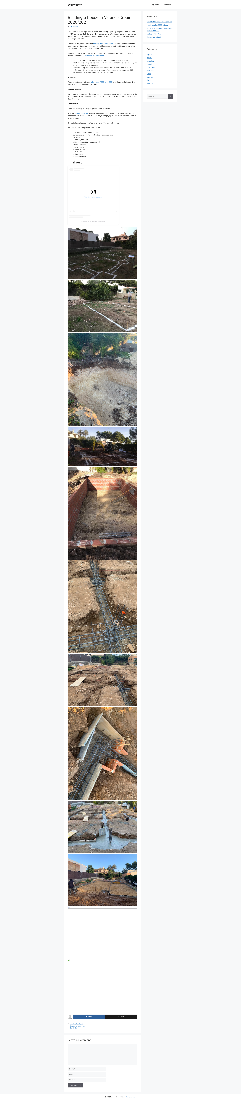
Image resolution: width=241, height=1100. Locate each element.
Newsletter (167, 5)
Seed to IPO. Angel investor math (159, 22)
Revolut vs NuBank (154, 37)
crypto (149, 54)
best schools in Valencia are (93, 56)
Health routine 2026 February (158, 25)
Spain (149, 74)
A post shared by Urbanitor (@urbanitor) (93, 221)
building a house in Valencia (103, 44)
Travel (149, 80)
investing (73, 1024)
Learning (150, 64)
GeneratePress (131, 1097)
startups (150, 77)
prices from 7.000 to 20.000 (101, 82)
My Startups (156, 5)
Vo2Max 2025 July (154, 34)
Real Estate (79, 1024)
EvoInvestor (75, 4)
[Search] (170, 96)
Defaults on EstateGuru (77, 1026)
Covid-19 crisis (75, 1028)
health (149, 58)
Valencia (150, 83)
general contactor (81, 113)
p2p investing (152, 67)
